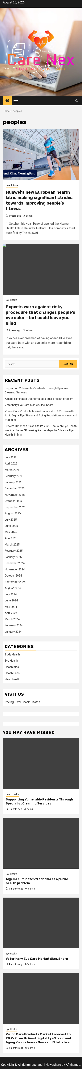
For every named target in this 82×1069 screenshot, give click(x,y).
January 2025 (13, 557)
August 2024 (13, 588)
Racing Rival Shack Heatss (22, 702)
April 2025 (11, 538)
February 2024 (14, 625)
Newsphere (53, 1065)
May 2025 (11, 532)
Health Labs (12, 185)
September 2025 (15, 507)
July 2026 (11, 457)
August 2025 (13, 513)
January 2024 (13, 631)
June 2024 (11, 600)
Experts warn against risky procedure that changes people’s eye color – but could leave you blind (40, 315)
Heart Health (12, 679)
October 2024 (13, 575)
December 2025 (14, 488)
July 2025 (11, 519)
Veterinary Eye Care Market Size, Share (29, 405)
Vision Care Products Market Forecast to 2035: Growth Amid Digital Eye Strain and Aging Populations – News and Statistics (41, 416)
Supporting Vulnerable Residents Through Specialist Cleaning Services (39, 801)
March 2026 (12, 470)
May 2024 (11, 607)
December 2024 (14, 563)
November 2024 (15, 569)
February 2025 (14, 550)
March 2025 (12, 544)
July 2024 (11, 594)
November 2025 (15, 494)
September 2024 (15, 582)
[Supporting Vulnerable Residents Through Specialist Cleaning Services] (41, 763)
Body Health (12, 654)
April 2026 (11, 463)
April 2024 (11, 613)
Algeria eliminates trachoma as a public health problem (39, 399)
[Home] (7, 100)
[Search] (76, 100)
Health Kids (12, 667)
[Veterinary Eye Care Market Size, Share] (41, 923)
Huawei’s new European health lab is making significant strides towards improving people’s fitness (39, 200)
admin (29, 216)
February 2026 (14, 476)
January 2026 (13, 482)
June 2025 (11, 526)
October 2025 (13, 501)
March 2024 (12, 619)
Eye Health (11, 300)
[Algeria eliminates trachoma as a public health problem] (41, 843)
